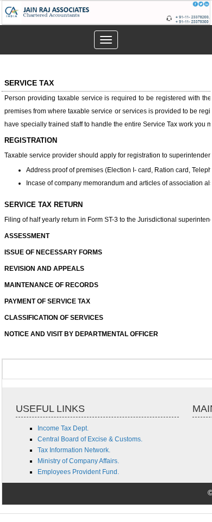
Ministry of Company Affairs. (78, 461)
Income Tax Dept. (63, 428)
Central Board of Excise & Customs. (90, 439)
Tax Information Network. (74, 450)
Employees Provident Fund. (78, 472)
